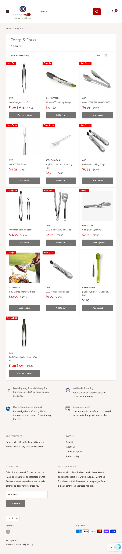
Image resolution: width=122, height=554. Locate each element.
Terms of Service (74, 452)
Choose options (24, 115)
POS (8, 544)
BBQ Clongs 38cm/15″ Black (22, 292)
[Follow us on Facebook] (8, 532)
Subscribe (15, 504)
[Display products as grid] (105, 55)
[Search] (97, 11)
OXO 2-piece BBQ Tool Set (58, 230)
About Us (70, 447)
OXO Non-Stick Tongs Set (21, 230)
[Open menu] (7, 11)
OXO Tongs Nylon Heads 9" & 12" (23, 358)
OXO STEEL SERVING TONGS (96, 102)
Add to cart (61, 115)
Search (69, 442)
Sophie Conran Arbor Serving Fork (59, 166)
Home (8, 28)
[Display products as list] (110, 55)
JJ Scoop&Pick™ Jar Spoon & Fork (95, 293)
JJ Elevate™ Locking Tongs (58, 102)
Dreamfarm (87, 225)
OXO (11, 98)
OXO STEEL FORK (17, 164)
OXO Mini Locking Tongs (93, 164)
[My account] (107, 11)
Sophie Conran (53, 160)
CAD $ (10, 518)
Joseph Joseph (52, 98)
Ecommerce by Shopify (23, 544)
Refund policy (72, 457)
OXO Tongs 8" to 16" (18, 102)
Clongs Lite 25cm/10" (92, 230)
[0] (113, 11)
